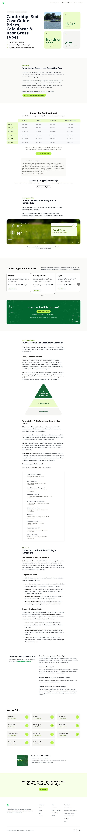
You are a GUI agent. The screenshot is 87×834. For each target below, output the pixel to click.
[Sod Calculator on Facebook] (77, 830)
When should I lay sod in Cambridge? (19, 45)
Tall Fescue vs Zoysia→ (43, 187)
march (59, 242)
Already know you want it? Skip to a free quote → (43, 314)
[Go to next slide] (78, 284)
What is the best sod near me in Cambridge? (21, 47)
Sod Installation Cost (69, 816)
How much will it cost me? (16, 42)
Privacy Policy (55, 812)
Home (40, 813)
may (69, 242)
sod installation (38, 149)
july (78, 242)
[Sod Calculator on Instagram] (79, 830)
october (24, 242)
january (46, 242)
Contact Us (54, 808)
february (53, 242)
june (74, 242)
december (39, 242)
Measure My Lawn (54, 2)
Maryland (11, 12)
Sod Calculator (67, 808)
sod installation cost (50, 614)
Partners (41, 816)
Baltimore (25, 561)
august (10, 242)
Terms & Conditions (56, 810)
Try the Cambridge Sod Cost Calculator (34, 95)
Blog (75, 2)
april (64, 242)
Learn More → (12, 288)
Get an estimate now (43, 311)
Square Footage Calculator (70, 810)
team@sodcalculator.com (24, 661)
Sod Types (80, 2)
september (17, 242)
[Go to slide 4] (45, 295)
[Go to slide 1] (41, 295)
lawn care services (55, 149)
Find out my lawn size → (43, 153)
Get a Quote (43, 789)
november (32, 242)
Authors (40, 810)
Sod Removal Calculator (66, 2)
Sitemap (53, 815)
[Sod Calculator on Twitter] (74, 830)
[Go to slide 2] (42, 295)
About (40, 808)
